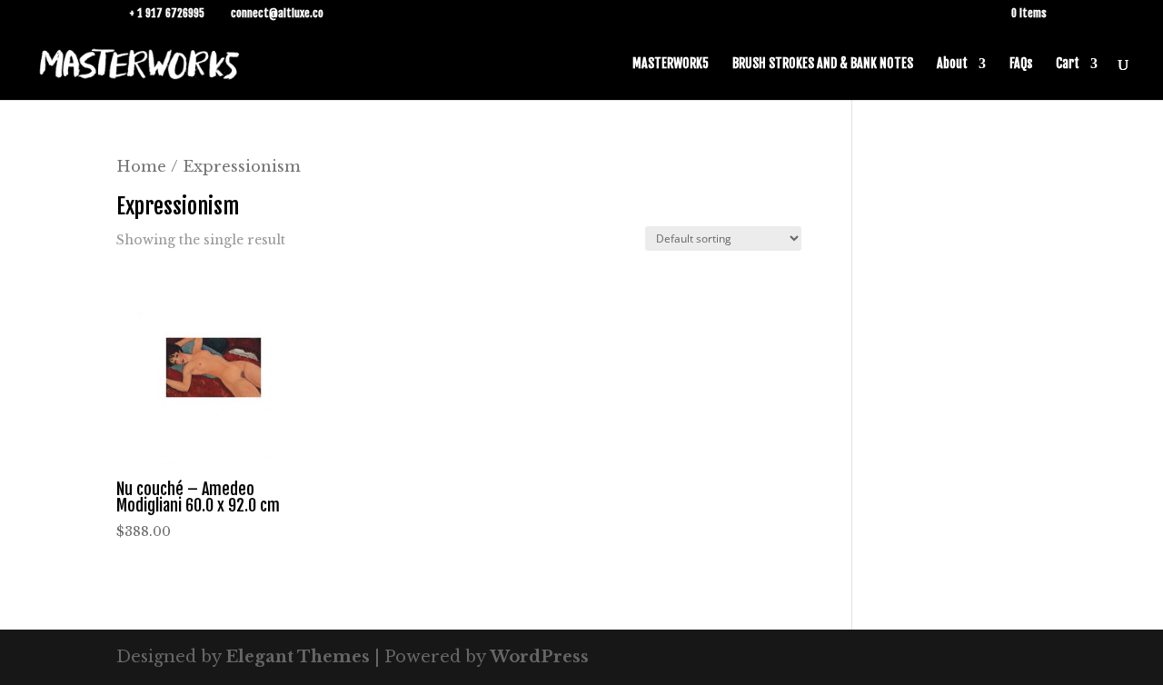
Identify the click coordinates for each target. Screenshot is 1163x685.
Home (141, 166)
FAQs (1020, 64)
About (952, 64)
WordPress (539, 657)
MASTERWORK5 (670, 64)
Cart (1067, 64)
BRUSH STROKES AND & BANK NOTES (822, 64)
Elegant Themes (297, 657)
